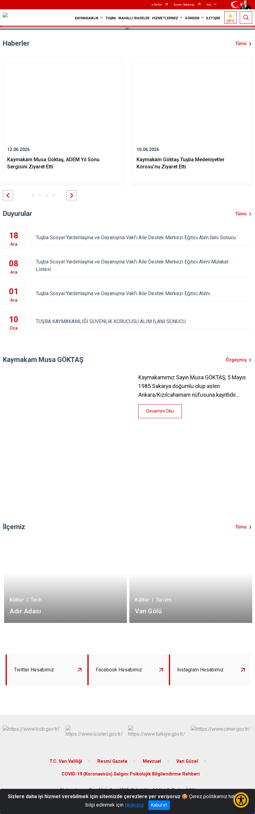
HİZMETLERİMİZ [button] (165, 18)
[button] (8, 195)
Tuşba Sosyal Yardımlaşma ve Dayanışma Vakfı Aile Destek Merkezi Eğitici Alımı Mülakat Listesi (132, 265)
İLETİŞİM (213, 18)
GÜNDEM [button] (192, 18)
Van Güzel (187, 761)
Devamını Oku (160, 411)
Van (208, 4)
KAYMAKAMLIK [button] (87, 18)
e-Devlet (157, 4)
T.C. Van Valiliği (65, 761)
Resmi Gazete (112, 761)
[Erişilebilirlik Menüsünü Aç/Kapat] (241, 800)
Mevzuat (152, 761)
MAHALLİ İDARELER (134, 18)
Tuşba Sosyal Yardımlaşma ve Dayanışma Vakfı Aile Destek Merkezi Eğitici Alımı (123, 293)
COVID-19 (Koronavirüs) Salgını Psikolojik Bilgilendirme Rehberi (131, 774)
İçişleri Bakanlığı (184, 4)
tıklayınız (134, 805)
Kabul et (159, 805)
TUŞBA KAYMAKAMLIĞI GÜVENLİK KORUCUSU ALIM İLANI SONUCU (111, 321)
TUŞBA (110, 18)
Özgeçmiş (236, 359)
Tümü (241, 43)
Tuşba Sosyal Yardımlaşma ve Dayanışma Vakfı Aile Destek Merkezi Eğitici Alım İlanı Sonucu (136, 237)
